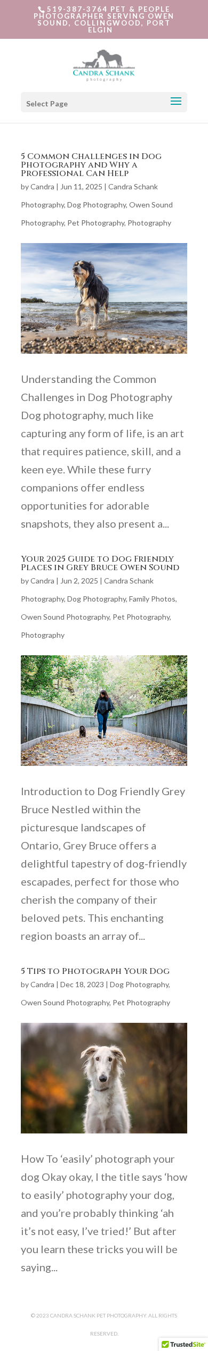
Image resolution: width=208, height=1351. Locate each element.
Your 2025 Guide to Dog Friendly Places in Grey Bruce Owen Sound (100, 563)
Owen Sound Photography (65, 616)
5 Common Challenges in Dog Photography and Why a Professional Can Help (91, 165)
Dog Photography (96, 204)
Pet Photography (95, 222)
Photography (149, 222)
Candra (42, 186)
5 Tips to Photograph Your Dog (95, 971)
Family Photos (152, 598)
